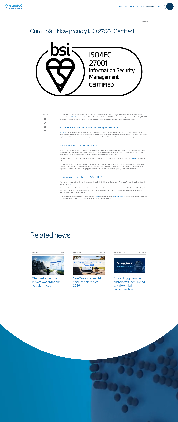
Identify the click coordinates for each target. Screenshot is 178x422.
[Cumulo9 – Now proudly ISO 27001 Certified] (45, 130)
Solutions (140, 6)
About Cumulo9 (130, 6)
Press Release (77, 252)
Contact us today (118, 196)
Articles (35, 252)
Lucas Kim (134, 158)
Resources (150, 6)
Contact (159, 6)
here (71, 184)
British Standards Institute (79, 117)
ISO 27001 (63, 132)
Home (120, 6)
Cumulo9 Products (119, 252)
